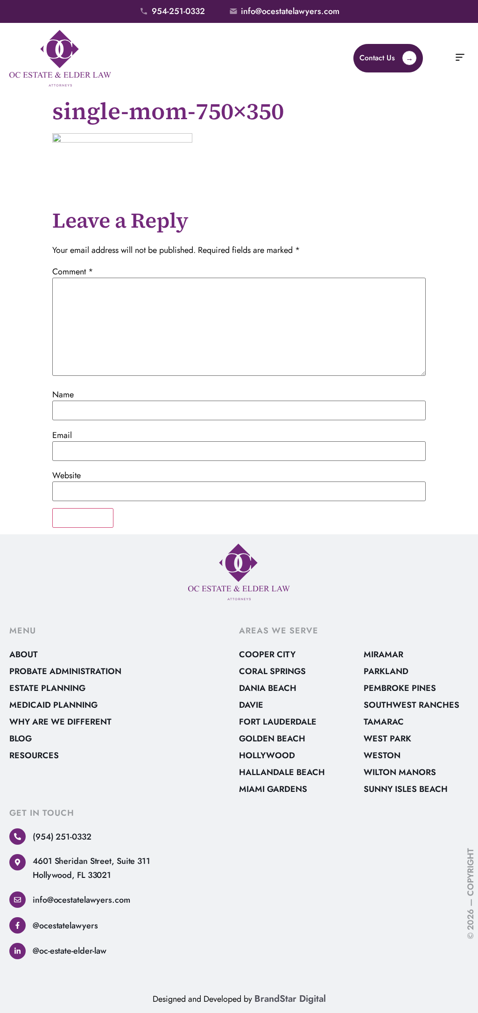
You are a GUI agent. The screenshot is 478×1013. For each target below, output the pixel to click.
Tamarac (384, 722)
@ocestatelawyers (65, 926)
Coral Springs (272, 671)
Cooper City (267, 654)
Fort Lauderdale (277, 722)
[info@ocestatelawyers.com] (17, 899)
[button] (460, 58)
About (23, 654)
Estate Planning (47, 688)
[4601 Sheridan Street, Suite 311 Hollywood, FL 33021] (17, 862)
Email (62, 435)
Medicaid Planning (53, 705)
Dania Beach (267, 688)
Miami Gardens (273, 789)
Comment (72, 271)
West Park (387, 739)
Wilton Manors (400, 772)
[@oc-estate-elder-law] (17, 951)
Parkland (386, 671)
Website (66, 475)
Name (63, 394)
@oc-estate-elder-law (69, 951)
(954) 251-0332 (62, 837)
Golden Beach (272, 739)
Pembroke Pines (400, 688)
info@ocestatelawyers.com (81, 900)
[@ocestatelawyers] (17, 925)
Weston (382, 755)
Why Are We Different (60, 722)
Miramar (383, 654)
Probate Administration (65, 671)
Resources (34, 755)
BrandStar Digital (290, 999)
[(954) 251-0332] (17, 836)
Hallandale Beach (282, 772)
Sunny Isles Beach (406, 789)
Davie (251, 705)
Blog (20, 739)
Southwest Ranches (411, 705)
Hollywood (267, 755)
